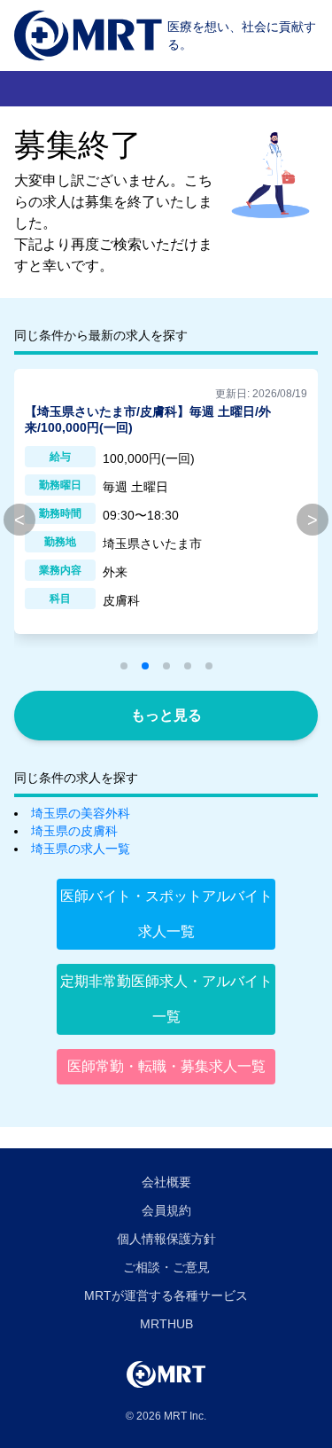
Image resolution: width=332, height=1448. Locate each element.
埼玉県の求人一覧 (80, 848)
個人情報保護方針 (166, 1239)
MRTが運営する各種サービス (166, 1295)
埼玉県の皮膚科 (74, 831)
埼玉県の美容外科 (80, 813)
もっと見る (166, 715)
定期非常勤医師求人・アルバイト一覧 (166, 999)
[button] (123, 665)
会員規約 (166, 1210)
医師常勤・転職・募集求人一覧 (166, 1066)
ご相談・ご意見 (166, 1267)
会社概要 (166, 1182)
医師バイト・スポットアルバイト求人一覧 (166, 913)
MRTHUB (166, 1324)
